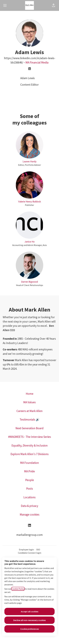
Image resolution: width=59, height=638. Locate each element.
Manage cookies (29, 514)
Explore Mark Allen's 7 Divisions (30, 454)
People (29, 480)
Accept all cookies (29, 611)
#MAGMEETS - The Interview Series (29, 437)
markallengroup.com (29, 535)
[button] (53, 5)
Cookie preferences (29, 629)
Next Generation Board (29, 428)
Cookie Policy (18, 588)
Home (29, 394)
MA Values (29, 402)
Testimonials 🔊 (29, 419)
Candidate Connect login (29, 552)
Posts (29, 488)
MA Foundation (29, 463)
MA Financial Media (37, 62)
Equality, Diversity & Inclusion (30, 445)
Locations (29, 497)
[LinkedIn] (29, 69)
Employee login (26, 549)
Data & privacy (29, 506)
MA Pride (29, 471)
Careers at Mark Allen (29, 411)
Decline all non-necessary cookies (29, 620)
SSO (38, 549)
